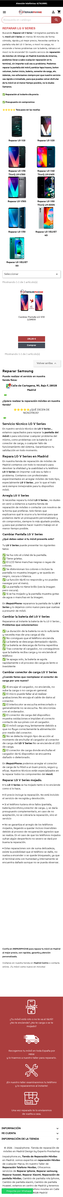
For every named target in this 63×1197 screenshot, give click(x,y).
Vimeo (38, 1124)
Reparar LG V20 (46, 140)
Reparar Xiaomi (31, 1175)
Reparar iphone (26, 1171)
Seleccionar (31, 274)
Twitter (17, 1124)
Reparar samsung (47, 1171)
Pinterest (31, 1124)
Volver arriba (47, 363)
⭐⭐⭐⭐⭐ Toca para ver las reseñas (21, 109)
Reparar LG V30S (17, 201)
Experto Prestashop (48, 1151)
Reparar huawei (11, 1175)
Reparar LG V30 (17, 232)
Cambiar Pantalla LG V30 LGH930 (31, 318)
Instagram (45, 1124)
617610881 (42, 3)
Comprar (31, 345)
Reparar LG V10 (17, 140)
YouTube (24, 1124)
